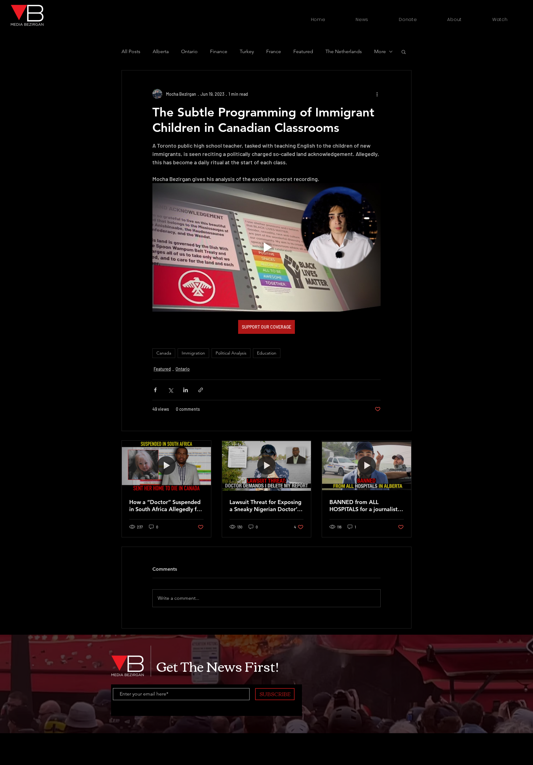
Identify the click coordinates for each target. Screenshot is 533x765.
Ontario (183, 369)
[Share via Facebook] (155, 390)
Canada (163, 353)
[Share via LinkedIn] (185, 390)
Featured (162, 369)
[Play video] (266, 247)
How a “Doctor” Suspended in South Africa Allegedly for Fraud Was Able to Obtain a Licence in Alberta (165, 505)
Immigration (193, 353)
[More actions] (377, 94)
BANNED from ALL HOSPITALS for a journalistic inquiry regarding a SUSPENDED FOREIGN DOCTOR (365, 505)
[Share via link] (201, 390)
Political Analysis (231, 353)
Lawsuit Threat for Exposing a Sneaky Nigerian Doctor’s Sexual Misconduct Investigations (265, 505)
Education (266, 353)
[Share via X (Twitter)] (170, 390)
